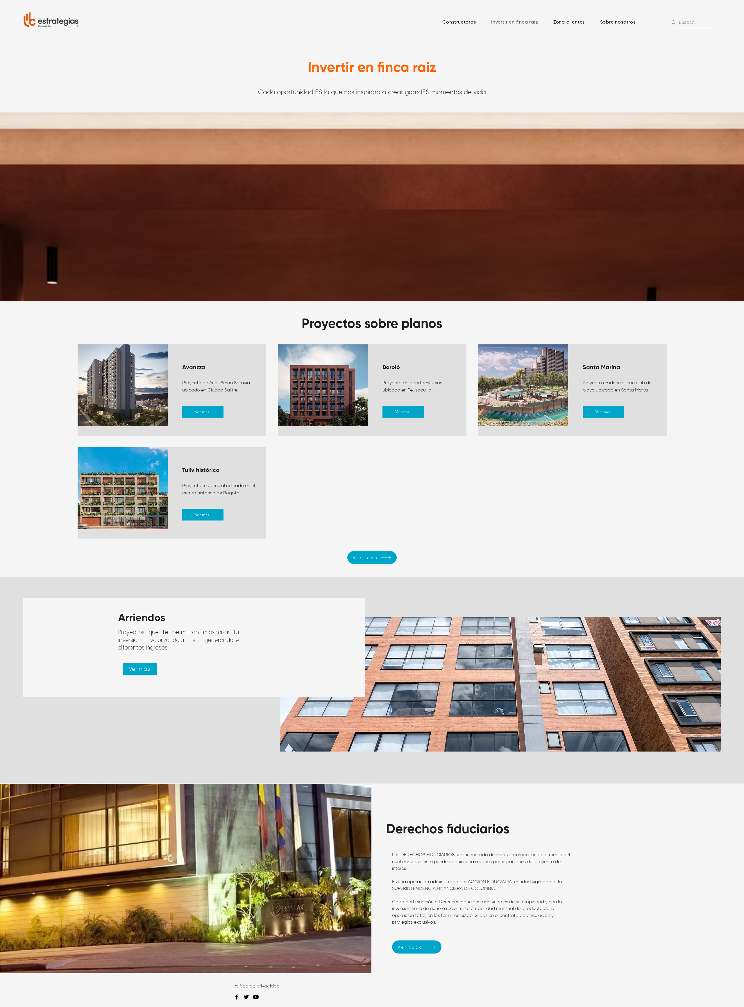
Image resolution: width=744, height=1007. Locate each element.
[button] (459, 22)
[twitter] (246, 997)
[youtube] (256, 997)
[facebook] (236, 997)
